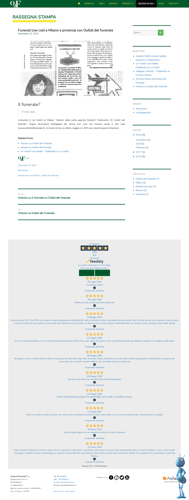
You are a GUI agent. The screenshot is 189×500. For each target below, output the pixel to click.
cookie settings (70, 491)
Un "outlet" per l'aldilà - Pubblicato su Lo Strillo (44, 151)
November (141, 139)
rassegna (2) (142, 194)
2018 (139, 134)
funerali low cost (25, 175)
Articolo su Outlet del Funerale (36, 143)
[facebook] (111, 477)
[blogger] (116, 477)
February (140, 147)
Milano (37, 175)
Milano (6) (141, 182)
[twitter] (121, 477)
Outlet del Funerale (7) (147, 178)
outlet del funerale (49, 175)
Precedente (87, 272)
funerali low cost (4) (146, 186)
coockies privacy (59, 491)
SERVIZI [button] (112, 3)
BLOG (161, 3)
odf (27, 158)
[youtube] (127, 477)
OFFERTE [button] (88, 3)
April (138, 143)
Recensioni (23, 170)
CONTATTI (174, 3)
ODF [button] (101, 3)
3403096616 (63, 479)
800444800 (61, 476)
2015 (139, 156)
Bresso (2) (141, 190)
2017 (139, 152)
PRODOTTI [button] (127, 3)
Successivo (102, 272)
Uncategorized (143, 112)
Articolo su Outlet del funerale (35, 147)
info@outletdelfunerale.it (64, 482)
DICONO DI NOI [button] (145, 3)
